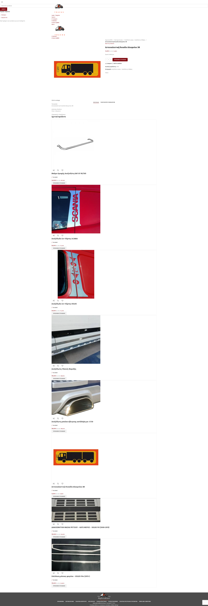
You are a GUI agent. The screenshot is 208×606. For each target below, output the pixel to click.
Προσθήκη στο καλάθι (120, 59)
